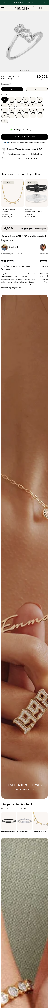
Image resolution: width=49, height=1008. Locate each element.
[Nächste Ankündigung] (44, 2)
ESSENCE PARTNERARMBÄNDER (33, 211)
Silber (36, 89)
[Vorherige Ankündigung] (5, 2)
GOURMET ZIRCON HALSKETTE (8, 211)
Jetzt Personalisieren (24, 789)
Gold (12, 89)
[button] (2, 8)
